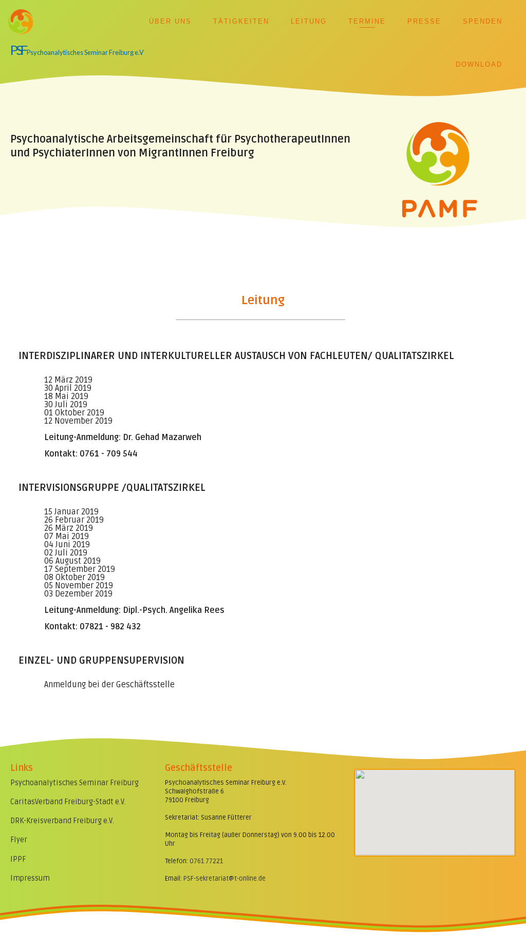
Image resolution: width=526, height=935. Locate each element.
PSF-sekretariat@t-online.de (224, 878)
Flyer (18, 839)
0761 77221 (206, 861)
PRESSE (424, 21)
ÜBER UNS (170, 21)
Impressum (30, 878)
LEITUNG (309, 21)
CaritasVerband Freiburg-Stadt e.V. (68, 802)
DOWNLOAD (479, 64)
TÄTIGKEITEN (241, 21)
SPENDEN (482, 21)
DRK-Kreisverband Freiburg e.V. (62, 821)
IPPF (18, 859)
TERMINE (367, 21)
